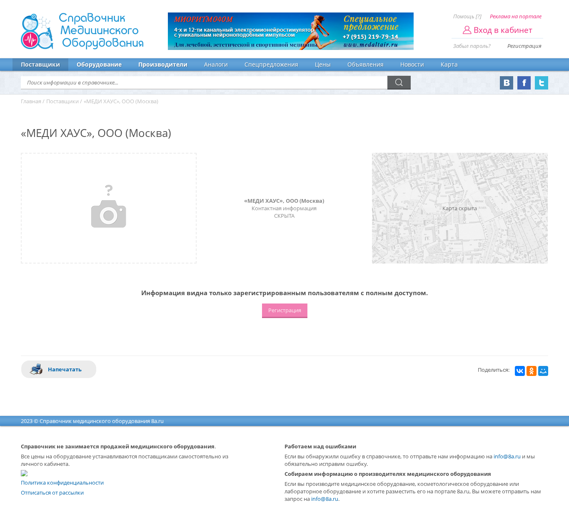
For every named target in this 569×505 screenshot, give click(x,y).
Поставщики (40, 64)
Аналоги (216, 64)
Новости (412, 64)
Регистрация (524, 46)
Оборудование (99, 64)
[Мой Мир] (543, 371)
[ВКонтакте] (520, 371)
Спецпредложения (271, 64)
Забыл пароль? (472, 46)
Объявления (365, 64)
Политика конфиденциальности (62, 482)
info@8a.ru (507, 456)
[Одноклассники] (532, 371)
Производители (162, 64)
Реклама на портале (516, 16)
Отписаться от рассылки (52, 492)
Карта (449, 64)
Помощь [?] (467, 16)
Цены (323, 64)
